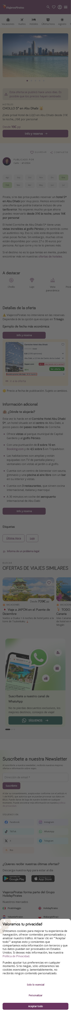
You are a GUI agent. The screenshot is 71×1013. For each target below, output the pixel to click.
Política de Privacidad (16, 956)
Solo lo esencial (35, 984)
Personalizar (35, 995)
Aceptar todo (35, 1006)
